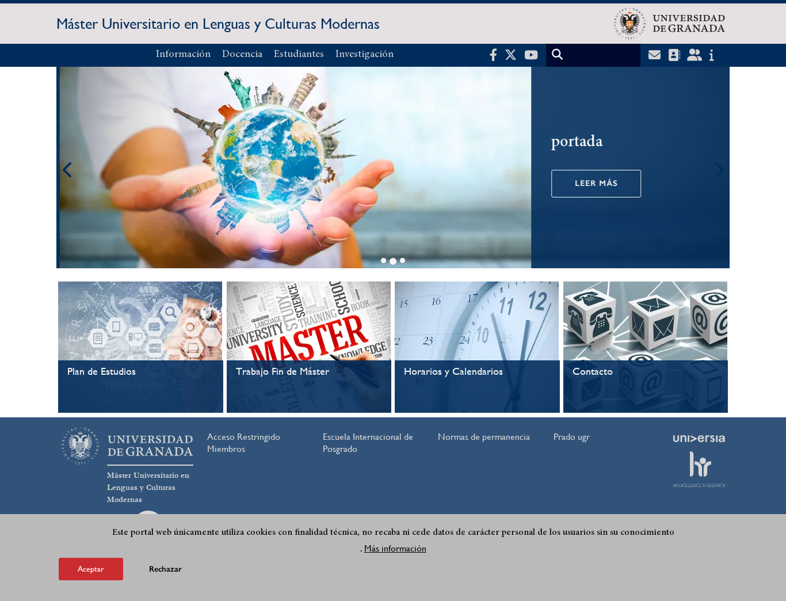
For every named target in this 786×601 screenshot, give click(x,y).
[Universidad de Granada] (669, 23)
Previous (67, 169)
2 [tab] (393, 261)
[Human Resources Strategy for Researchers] (699, 469)
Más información (395, 548)
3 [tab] (402, 260)
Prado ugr (572, 436)
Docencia (242, 55)
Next (718, 169)
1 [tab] (383, 260)
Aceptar (91, 568)
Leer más (593, 183)
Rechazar (165, 569)
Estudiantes (299, 55)
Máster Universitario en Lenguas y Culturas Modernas (218, 23)
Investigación (364, 55)
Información (183, 55)
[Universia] (699, 438)
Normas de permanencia (484, 436)
